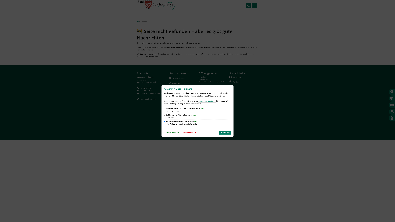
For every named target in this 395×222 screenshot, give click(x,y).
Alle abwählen (189, 133)
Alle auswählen (172, 133)
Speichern (225, 133)
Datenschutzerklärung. (207, 101)
